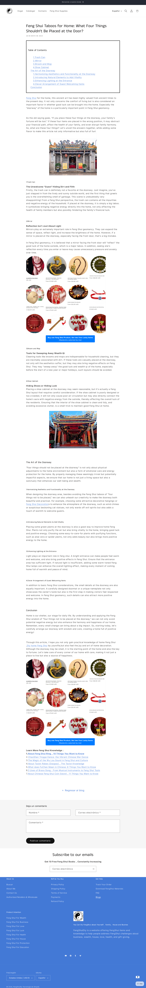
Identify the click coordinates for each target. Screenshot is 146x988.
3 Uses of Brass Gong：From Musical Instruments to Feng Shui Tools (64, 770)
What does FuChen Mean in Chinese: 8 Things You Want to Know (62, 767)
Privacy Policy (57, 884)
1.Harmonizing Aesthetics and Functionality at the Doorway (64, 74)
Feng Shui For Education (17, 947)
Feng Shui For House (16, 939)
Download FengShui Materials (109, 889)
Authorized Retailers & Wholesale (21, 897)
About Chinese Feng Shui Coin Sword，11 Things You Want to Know (63, 773)
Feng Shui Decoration (37, 504)
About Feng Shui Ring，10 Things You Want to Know (56, 753)
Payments (55, 897)
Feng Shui (31, 98)
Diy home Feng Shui (37, 645)
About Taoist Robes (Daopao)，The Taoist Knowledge (56, 763)
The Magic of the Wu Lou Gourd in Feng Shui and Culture (58, 760)
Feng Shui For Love (15, 926)
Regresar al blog (74, 790)
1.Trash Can (39, 57)
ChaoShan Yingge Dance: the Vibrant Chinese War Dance (58, 757)
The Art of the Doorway (42, 70)
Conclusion (36, 87)
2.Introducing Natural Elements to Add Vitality (57, 77)
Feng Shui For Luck (15, 930)
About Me (10, 889)
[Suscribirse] (93, 869)
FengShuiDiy (17, 987)
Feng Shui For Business (17, 922)
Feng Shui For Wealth (16, 918)
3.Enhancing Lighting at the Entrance (52, 80)
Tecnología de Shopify (31, 987)
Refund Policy (57, 901)
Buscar (9, 884)
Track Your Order (104, 884)
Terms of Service (59, 893)
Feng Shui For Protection (18, 943)
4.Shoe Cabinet (41, 67)
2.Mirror (37, 60)
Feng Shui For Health (16, 935)
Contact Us (11, 893)
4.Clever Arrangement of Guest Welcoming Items (58, 84)
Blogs (98, 897)
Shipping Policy (58, 889)
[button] (126, 11)
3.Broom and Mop (42, 64)
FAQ (97, 893)
